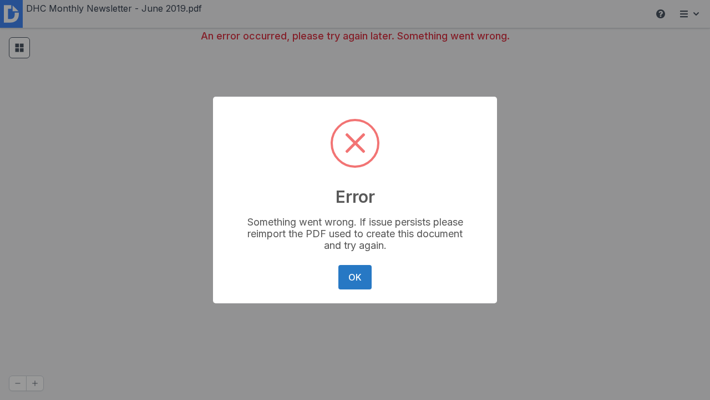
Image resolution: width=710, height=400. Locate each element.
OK (355, 277)
